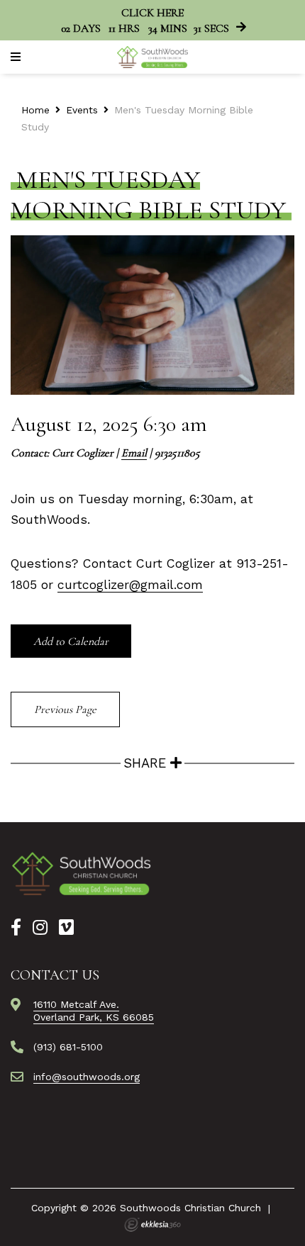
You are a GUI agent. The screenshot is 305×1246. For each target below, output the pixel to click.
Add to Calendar (71, 641)
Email (134, 453)
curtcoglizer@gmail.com (130, 585)
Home (35, 110)
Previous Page (65, 709)
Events (82, 110)
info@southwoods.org (86, 1076)
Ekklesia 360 (152, 1225)
